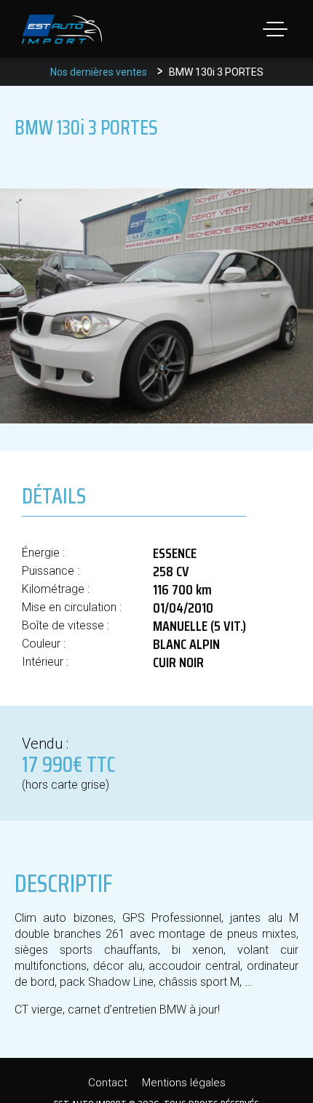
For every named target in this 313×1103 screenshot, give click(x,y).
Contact (107, 1082)
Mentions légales (184, 1082)
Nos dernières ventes (98, 72)
